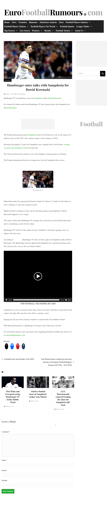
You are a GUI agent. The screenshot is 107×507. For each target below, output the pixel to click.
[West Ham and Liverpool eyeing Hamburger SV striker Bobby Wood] (13, 378)
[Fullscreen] (69, 300)
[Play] (6, 300)
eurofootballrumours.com (15, 335)
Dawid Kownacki (54, 98)
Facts (61, 22)
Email (4, 470)
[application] (38, 276)
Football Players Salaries (77, 22)
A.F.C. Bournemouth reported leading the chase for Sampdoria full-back (63, 398)
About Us (79, 30)
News (14, 22)
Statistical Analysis (48, 22)
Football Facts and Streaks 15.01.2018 (19, 359)
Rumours (33, 22)
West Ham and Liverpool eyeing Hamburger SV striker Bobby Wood (12, 397)
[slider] (36, 299)
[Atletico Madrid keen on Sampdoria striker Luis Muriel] (38, 378)
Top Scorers (9, 30)
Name (4, 460)
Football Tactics (63, 30)
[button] (38, 276)
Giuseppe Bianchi (21, 94)
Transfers (22, 22)
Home (7, 22)
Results (47, 30)
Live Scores (25, 30)
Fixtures (36, 30)
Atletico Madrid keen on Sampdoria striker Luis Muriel (38, 394)
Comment (6, 432)
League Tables (82, 26)
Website (4, 480)
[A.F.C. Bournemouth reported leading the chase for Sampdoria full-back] (63, 378)
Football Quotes (67, 26)
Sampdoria (38, 98)
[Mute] (66, 300)
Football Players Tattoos (15, 26)
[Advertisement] (38, 124)
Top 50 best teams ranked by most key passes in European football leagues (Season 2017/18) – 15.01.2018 (56, 362)
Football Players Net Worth (43, 26)
